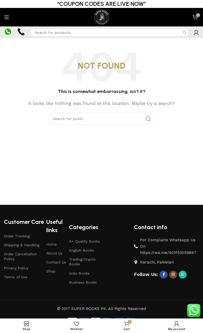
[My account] (196, 32)
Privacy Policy (16, 268)
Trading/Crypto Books (82, 261)
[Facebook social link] (164, 275)
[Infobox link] (8, 32)
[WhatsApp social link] (183, 275)
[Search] (184, 32)
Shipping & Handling (21, 245)
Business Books (83, 282)
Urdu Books (79, 273)
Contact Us (56, 262)
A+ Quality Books (84, 241)
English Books (81, 250)
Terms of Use (15, 277)
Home (51, 244)
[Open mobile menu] (6, 17)
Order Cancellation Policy (20, 256)
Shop (51, 271)
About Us (54, 253)
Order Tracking (17, 236)
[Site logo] (101, 17)
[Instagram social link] (173, 275)
